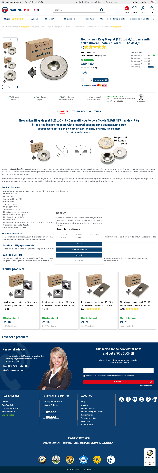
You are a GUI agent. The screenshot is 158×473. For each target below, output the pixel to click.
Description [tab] (62, 111)
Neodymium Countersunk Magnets (42, 27)
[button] (10, 87)
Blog (83, 402)
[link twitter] (121, 399)
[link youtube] (134, 399)
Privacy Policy (86, 421)
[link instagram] (141, 399)
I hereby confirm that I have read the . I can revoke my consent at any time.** (110, 375)
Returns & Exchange (50, 405)
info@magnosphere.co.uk (14, 2)
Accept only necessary (79, 249)
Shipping (94, 68)
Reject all (79, 255)
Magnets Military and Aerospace (92, 412)
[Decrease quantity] (82, 80)
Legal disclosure (74, 229)
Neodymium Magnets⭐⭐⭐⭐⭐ (19, 27)
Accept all (79, 244)
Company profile (87, 425)
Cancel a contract (8, 415)
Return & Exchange (8, 412)
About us (135, 2)
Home (3, 27)
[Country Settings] (153, 2)
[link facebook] (128, 399)
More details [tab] (95, 111)
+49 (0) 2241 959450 (36, 2)
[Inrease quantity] (91, 80)
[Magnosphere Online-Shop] (20, 10)
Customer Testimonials (10, 408)
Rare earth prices (87, 415)
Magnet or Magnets (88, 408)
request (151, 67)
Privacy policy (62, 229)
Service (144, 2)
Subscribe (117, 382)
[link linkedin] (154, 399)
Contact (5, 402)
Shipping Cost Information (52, 402)
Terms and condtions (88, 418)
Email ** (87, 369)
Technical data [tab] (78, 111)
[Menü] (154, 449)
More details (79, 260)
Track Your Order (8, 405)
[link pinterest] (148, 399)
